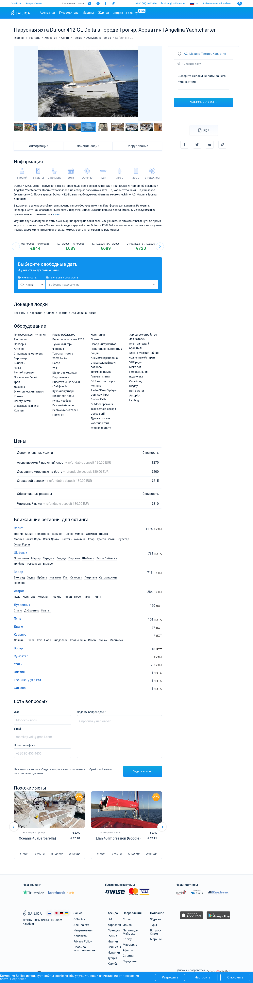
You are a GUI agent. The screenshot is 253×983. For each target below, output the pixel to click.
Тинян (97, 596)
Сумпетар (21, 656)
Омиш (112, 539)
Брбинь (42, 577)
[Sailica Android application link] (218, 919)
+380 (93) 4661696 (146, 3)
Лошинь (19, 640)
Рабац (68, 596)
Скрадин (48, 558)
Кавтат (46, 610)
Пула (17, 596)
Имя (16, 712)
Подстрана (42, 533)
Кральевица (78, 640)
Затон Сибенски (106, 558)
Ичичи (92, 640)
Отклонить (235, 977)
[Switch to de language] (61, 913)
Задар (18, 572)
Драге (18, 626)
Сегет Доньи (51, 539)
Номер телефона (24, 745)
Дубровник (22, 605)
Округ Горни (22, 544)
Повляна (19, 582)
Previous (16, 246)
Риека (31, 640)
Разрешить (170, 977)
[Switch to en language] (56, 913)
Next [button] (155, 83)
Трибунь (19, 563)
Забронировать (203, 102)
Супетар (123, 539)
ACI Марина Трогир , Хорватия (205, 53)
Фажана (20, 688)
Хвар (91, 539)
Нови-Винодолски (56, 640)
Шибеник (20, 553)
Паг (65, 577)
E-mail (17, 728)
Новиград (29, 596)
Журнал (103, 12)
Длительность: (27, 277)
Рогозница (34, 563)
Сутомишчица (108, 577)
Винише (57, 533)
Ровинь (56, 596)
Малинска (116, 640)
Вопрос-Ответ (33, 3)
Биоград (19, 577)
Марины (88, 12)
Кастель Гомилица (74, 539)
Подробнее (18, 979)
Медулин (43, 596)
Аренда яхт (47, 12)
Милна (79, 533)
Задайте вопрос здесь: (91, 712)
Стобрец (91, 533)
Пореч (78, 596)
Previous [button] (20, 83)
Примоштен (21, 558)
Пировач (74, 558)
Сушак (103, 640)
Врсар (18, 648)
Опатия (19, 672)
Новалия (55, 577)
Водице (61, 558)
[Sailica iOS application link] (191, 919)
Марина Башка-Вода (27, 539)
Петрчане (90, 577)
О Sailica (16, 3)
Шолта (103, 533)
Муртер (36, 558)
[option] (88, 83)
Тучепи (101, 539)
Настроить (203, 977)
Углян (18, 664)
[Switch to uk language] (66, 913)
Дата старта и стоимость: (62, 277)
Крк (39, 640)
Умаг (88, 596)
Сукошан (76, 577)
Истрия (19, 591)
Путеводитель (68, 12)
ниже (56, 214)
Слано (18, 610)
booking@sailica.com (173, 3)
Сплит (18, 528)
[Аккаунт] (239, 3)
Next (160, 246)
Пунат (18, 619)
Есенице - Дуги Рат (27, 680)
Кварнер (20, 634)
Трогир (18, 533)
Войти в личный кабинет (217, 3)
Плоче (68, 533)
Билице (48, 563)
